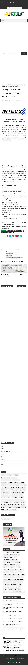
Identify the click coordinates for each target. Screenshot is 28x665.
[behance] (25, 1)
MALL (5, 574)
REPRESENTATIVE (19, 499)
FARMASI (12, 567)
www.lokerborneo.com (6, 517)
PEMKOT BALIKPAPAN (19, 577)
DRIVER (16, 482)
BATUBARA (6, 554)
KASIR (17, 487)
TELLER (9, 507)
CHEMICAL (6, 557)
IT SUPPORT (11, 487)
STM (3, 467)
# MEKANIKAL (15, 230)
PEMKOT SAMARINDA (19, 579)
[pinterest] (14, 2)
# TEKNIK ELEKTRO (10, 232)
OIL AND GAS (21, 574)
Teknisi (3, 509)
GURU (25, 485)
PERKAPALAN (7, 584)
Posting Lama (21, 286)
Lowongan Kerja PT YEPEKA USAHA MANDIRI (12, 261)
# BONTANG (8, 230)
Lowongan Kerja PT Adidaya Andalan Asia (14, 621)
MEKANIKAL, (11, 100)
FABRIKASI (6, 567)
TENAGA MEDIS (16, 507)
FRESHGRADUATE (6, 451)
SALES (11, 502)
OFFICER (17, 490)
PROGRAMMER (12, 494)
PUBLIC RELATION (5, 497)
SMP (3, 464)
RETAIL (5, 589)
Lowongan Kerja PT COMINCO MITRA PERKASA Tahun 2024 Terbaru (12, 275)
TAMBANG (12, 591)
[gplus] (11, 2)
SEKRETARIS (10, 504)
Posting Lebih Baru (7, 286)
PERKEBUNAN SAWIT (16, 584)
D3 (3, 446)
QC (2, 499)
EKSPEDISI (6, 564)
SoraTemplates (10, 656)
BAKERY (12, 552)
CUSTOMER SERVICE (6, 480)
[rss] (22, 1)
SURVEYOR (3, 507)
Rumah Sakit (17, 589)
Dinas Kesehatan (16, 562)
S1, (14, 100)
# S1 (21, 230)
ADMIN (2, 475)
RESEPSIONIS (4, 502)
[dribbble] (20, 1)
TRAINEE (24, 507)
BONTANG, (6, 100)
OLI (4, 577)
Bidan (14, 477)
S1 (2, 456)
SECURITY (3, 504)
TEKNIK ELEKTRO (9, 85)
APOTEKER (15, 475)
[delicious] (14, 4)
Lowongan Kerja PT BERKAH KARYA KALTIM (11, 249)
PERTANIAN (6, 587)
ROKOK (10, 589)
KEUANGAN (6, 572)
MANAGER (23, 487)
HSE (6, 487)
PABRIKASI (9, 577)
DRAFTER (11, 482)
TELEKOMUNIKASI (20, 591)
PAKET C (4, 454)
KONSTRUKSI (13, 572)
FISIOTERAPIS (4, 485)
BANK (17, 552)
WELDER (14, 509)
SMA (3, 459)
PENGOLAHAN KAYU (18, 582)
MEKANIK (11, 490)
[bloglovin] (17, 1)
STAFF (22, 504)
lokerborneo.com (14, 660)
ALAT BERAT (8, 475)
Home (3, 85)
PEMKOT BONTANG (8, 579)
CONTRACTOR (13, 557)
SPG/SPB (17, 504)
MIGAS (14, 574)
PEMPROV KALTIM (8, 582)
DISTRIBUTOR (7, 562)
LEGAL (19, 572)
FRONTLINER (19, 485)
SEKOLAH (6, 591)
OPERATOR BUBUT (5, 492)
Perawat (21, 497)
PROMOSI (20, 494)
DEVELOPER (4, 482)
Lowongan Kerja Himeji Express (10, 650)
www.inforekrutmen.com (7, 519)
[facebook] (5, 2)
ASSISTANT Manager (6, 477)
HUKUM (14, 569)
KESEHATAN (20, 569)
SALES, (17, 100)
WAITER (8, 509)
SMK (3, 461)
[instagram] (2, 2)
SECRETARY (22, 502)
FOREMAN (12, 485)
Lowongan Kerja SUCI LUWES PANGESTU (13, 618)
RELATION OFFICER (9, 499)
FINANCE (18, 567)
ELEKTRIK (22, 482)
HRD (2, 487)
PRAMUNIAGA (4, 494)
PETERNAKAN (14, 587)
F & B (18, 564)
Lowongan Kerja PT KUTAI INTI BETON (13, 615)
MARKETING (4, 490)
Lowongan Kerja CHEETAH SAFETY (11, 600)
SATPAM (16, 502)
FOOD (5, 569)
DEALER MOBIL (7, 559)
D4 (3, 448)
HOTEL (9, 569)
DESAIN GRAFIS (16, 480)
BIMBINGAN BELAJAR (15, 554)
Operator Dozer (15, 492)
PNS (23, 492)
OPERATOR (22, 490)
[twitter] (8, 2)
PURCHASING (14, 497)
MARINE (9, 574)
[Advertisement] (14, 38)
